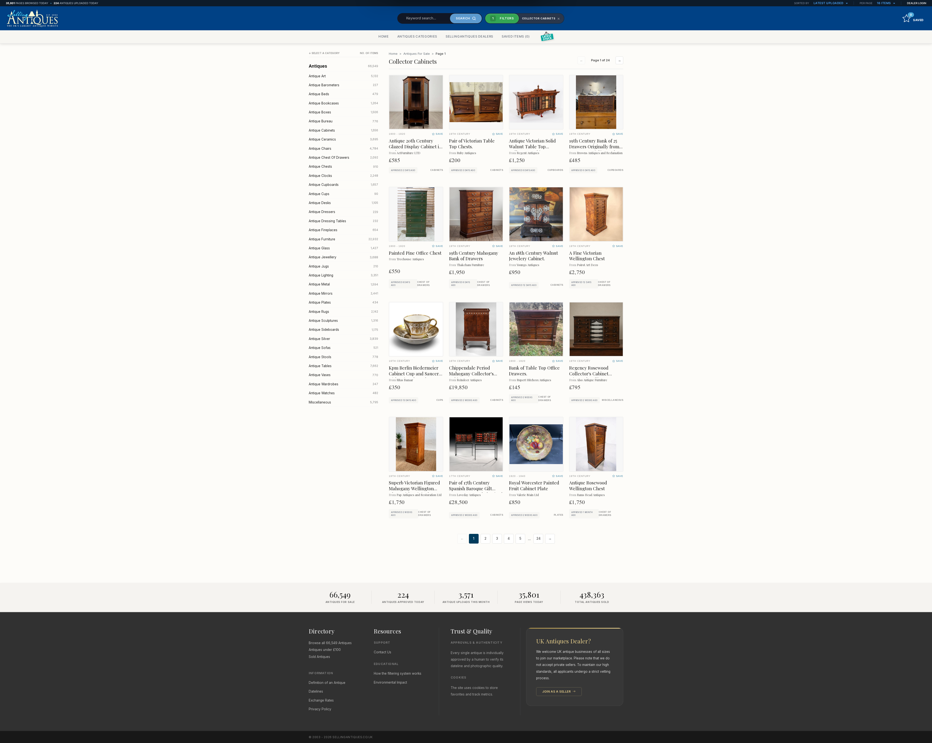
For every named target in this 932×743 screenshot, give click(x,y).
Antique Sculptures (343, 321)
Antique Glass (343, 248)
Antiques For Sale (416, 53)
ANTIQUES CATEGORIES (417, 36)
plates (558, 515)
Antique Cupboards (343, 185)
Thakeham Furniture (470, 265)
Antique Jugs (343, 266)
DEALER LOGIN (916, 3)
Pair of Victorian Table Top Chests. (472, 144)
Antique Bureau (343, 121)
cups (439, 400)
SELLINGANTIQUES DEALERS (469, 36)
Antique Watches (343, 393)
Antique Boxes (343, 112)
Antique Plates (343, 302)
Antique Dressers (343, 212)
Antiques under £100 (325, 650)
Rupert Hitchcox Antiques (534, 380)
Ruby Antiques (466, 153)
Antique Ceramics (343, 139)
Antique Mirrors (343, 293)
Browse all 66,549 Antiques (330, 643)
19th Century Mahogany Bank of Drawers (473, 256)
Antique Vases (343, 375)
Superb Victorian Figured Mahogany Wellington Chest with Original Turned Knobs (414, 491)
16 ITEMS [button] (884, 3)
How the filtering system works (397, 673)
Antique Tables (343, 366)
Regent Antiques (528, 153)
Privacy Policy (320, 709)
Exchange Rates (321, 700)
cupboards (555, 170)
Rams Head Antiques (591, 495)
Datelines (316, 691)
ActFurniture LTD (408, 153)
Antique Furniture (343, 239)
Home (393, 53)
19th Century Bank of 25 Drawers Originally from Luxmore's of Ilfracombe (594, 146)
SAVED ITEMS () (516, 36)
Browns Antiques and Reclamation (600, 153)
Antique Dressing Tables (343, 221)
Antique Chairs (343, 148)
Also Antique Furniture (592, 380)
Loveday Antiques (469, 495)
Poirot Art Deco (587, 265)
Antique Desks (343, 203)
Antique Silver (343, 339)
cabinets (436, 170)
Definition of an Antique (327, 683)
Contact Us (382, 652)
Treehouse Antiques (410, 259)
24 (538, 538)
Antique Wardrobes (343, 384)
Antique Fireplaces (343, 230)
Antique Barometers (343, 85)
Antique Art (343, 76)
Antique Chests (343, 166)
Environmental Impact (390, 682)
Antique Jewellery (343, 257)
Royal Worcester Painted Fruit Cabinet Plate (534, 485)
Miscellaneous (343, 402)
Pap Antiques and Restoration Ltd (419, 495)
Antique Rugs (343, 312)
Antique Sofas (343, 348)
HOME (383, 36)
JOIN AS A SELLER (557, 691)
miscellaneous (612, 400)
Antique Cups (343, 194)
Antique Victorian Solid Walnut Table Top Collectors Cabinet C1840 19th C (535, 149)
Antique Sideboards (343, 330)
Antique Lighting (343, 275)
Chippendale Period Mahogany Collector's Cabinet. (471, 373)
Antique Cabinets (343, 130)
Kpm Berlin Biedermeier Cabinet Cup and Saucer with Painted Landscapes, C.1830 (415, 376)
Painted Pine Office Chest (415, 253)
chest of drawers (423, 283)
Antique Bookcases (343, 103)
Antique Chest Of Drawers (343, 157)
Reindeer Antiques (469, 380)
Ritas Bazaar (405, 380)
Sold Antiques (319, 657)
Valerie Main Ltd (528, 495)
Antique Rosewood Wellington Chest (588, 485)
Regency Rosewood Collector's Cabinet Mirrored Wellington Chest (590, 376)
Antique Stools (343, 357)
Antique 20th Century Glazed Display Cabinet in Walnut (415, 146)
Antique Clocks (343, 176)
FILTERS (503, 18)
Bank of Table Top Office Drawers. (534, 371)
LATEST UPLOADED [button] (829, 3)
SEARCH (463, 18)
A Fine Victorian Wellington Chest (587, 256)
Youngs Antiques (528, 265)
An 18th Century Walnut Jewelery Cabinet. (533, 256)
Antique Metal (343, 284)
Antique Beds (343, 94)
